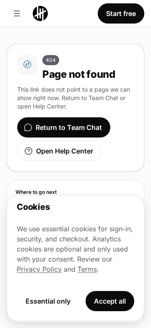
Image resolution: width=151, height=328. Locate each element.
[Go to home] (40, 13)
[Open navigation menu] (17, 13)
